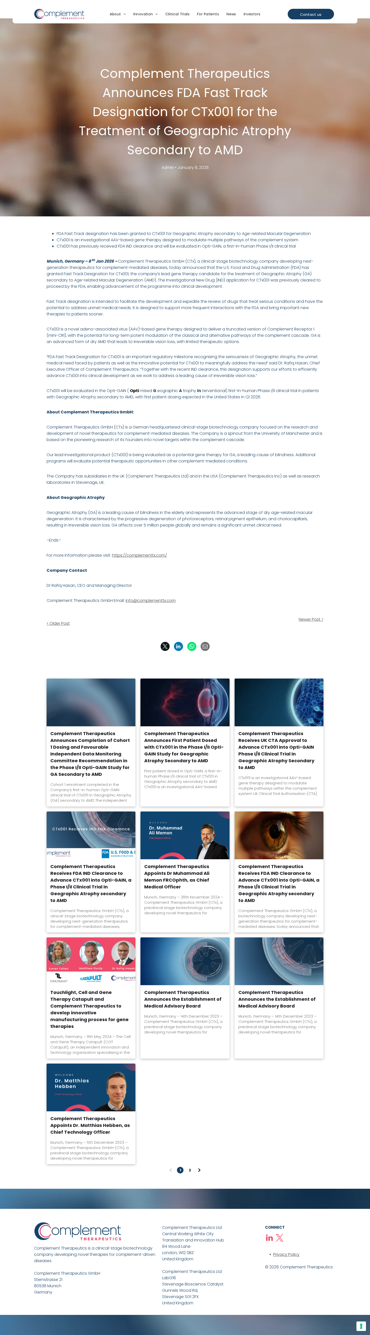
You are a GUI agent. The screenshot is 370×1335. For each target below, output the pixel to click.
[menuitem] (117, 14)
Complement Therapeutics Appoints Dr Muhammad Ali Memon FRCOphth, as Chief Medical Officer (176, 876)
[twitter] (279, 1238)
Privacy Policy (286, 1254)
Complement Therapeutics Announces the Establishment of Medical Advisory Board (182, 999)
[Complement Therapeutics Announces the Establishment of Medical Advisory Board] (184, 961)
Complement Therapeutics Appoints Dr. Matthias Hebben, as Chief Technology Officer (90, 1125)
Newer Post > (311, 619)
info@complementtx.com (151, 600)
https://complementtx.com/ (139, 555)
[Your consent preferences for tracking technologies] (361, 1326)
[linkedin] (269, 1238)
